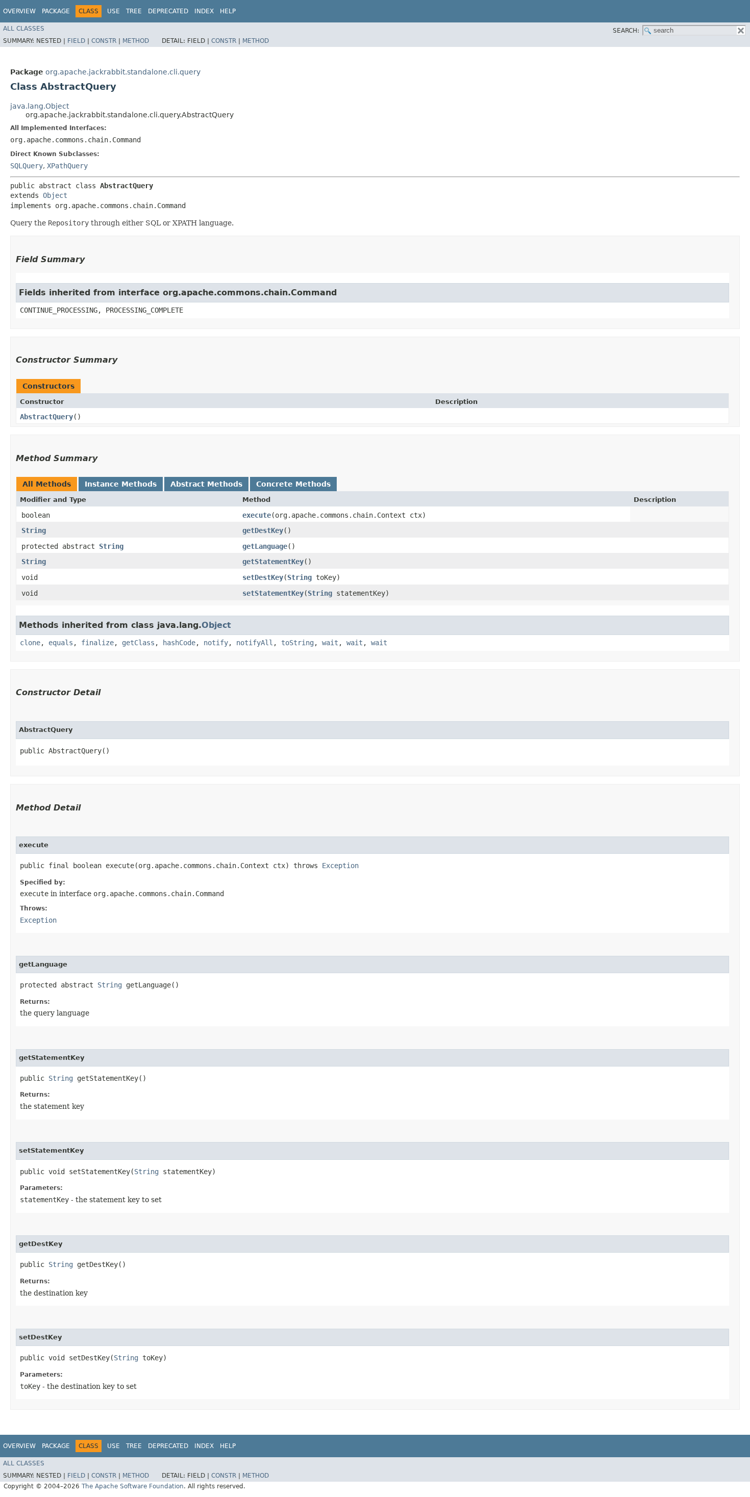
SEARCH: (626, 30)
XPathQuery (67, 166)
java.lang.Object (39, 106)
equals (60, 643)
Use (113, 11)
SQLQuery (26, 166)
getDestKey (262, 530)
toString (297, 643)
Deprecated (168, 11)
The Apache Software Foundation (133, 1486)
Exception (340, 865)
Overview (19, 11)
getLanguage (264, 546)
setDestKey (262, 577)
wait (330, 643)
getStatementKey (273, 561)
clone (30, 643)
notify (216, 643)
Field (76, 40)
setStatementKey (273, 593)
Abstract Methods (206, 484)
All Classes (23, 28)
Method (135, 40)
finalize (97, 643)
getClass (138, 643)
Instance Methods (121, 484)
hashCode (179, 643)
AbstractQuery (46, 417)
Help (228, 11)
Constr (103, 40)
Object (55, 195)
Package (56, 11)
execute (256, 515)
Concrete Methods (293, 484)
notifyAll (254, 643)
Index (204, 11)
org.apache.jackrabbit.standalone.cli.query (123, 72)
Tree (134, 11)
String (33, 530)
